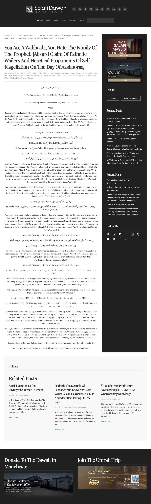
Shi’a (6, 78)
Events (81, 20)
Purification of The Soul (72, 75)
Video (56, 20)
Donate (113, 98)
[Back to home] (46, 9)
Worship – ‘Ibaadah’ (27, 78)
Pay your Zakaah (130, 98)
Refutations (92, 75)
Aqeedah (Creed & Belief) (38, 73)
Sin (14, 78)
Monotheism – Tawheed (32, 75)
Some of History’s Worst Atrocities (120, 204)
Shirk (10, 78)
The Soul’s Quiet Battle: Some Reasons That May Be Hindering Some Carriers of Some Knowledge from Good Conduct (123, 211)
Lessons (72, 20)
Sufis (17, 78)
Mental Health (18, 75)
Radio (63, 20)
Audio (48, 20)
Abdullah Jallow (22, 73)
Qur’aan (84, 75)
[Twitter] (108, 234)
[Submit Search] (111, 20)
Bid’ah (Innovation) (55, 73)
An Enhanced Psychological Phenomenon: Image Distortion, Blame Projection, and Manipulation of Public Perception (124, 197)
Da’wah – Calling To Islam (71, 73)
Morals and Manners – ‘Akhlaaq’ (52, 75)
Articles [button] (40, 20)
